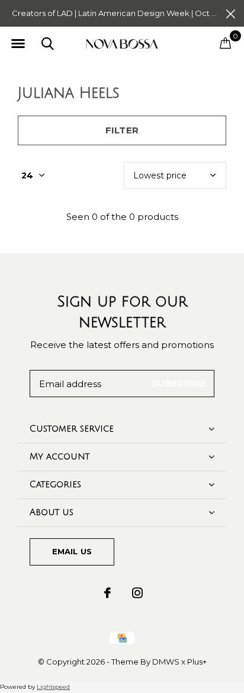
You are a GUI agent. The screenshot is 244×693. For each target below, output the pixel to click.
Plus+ (197, 661)
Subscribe (179, 383)
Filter (122, 130)
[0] (225, 43)
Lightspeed (53, 687)
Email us (72, 551)
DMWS (165, 661)
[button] (18, 44)
